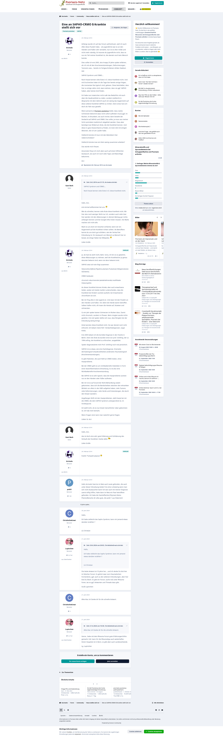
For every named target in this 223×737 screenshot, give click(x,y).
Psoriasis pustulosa (102, 111)
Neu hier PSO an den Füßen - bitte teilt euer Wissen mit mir (150, 96)
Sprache (63, 715)
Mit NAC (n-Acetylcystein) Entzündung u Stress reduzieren (149, 89)
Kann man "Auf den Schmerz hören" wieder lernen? (148, 83)
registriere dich (157, 208)
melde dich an (143, 208)
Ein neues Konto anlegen (78, 661)
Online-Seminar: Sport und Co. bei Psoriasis (150, 389)
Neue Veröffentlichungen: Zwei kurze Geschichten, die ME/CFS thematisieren (151, 271)
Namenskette (143, 121)
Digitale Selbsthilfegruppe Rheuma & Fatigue (150, 366)
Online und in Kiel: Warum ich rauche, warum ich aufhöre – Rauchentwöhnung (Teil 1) (148, 378)
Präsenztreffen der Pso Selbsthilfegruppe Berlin (147, 355)
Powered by (111, 723)
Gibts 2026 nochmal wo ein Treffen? (147, 139)
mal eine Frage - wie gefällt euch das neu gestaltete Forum (149, 132)
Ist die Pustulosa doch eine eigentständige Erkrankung (96, 689)
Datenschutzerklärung (75, 715)
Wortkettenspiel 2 (144, 126)
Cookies (94, 715)
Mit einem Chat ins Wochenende (149, 345)
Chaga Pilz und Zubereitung (70, 689)
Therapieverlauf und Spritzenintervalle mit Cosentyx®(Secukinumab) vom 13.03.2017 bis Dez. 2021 (151, 291)
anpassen (78, 734)
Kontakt (87, 715)
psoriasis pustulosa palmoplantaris (120, 689)
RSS (101, 715)
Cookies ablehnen (135, 731)
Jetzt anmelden (112, 661)
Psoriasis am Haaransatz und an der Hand (146, 240)
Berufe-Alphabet (144, 116)
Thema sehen (148, 204)
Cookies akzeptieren (155, 731)
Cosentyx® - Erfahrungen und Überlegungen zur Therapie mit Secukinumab (151, 299)
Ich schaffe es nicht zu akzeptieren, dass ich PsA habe (150, 76)
